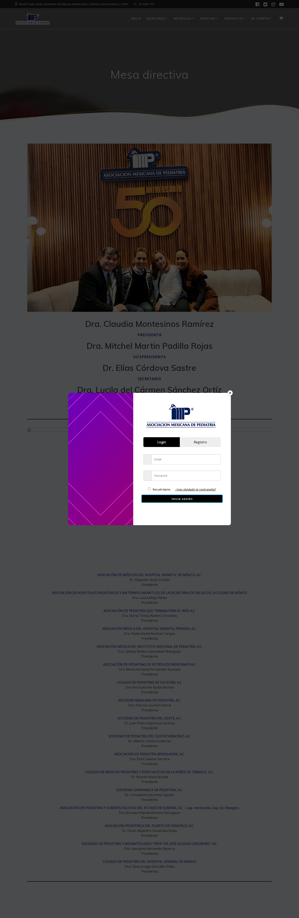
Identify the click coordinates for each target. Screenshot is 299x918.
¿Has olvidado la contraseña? (195, 489)
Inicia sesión (182, 499)
